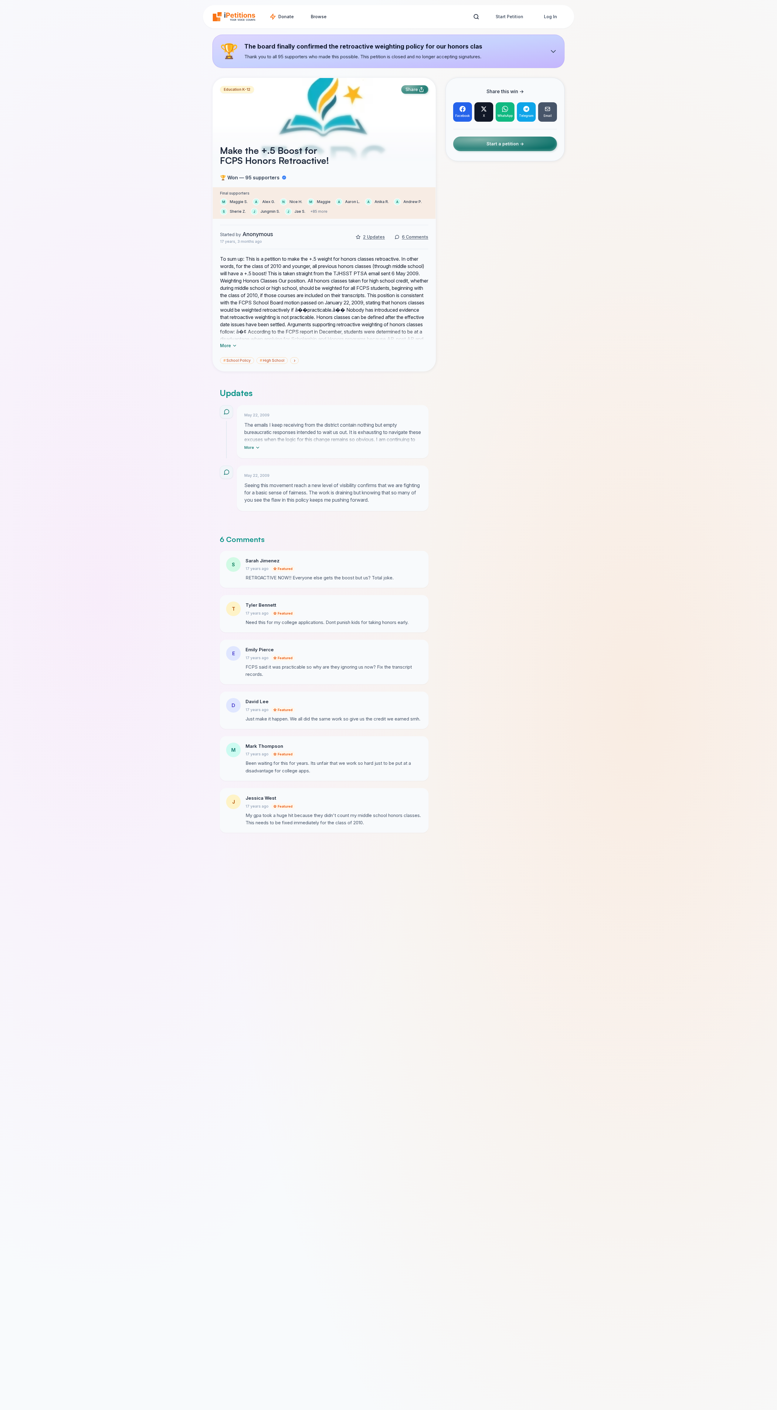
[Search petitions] (476, 17)
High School (272, 360)
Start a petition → (505, 144)
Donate (286, 16)
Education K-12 (237, 89)
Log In (550, 16)
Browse (319, 16)
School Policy (237, 360)
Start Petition (509, 16)
